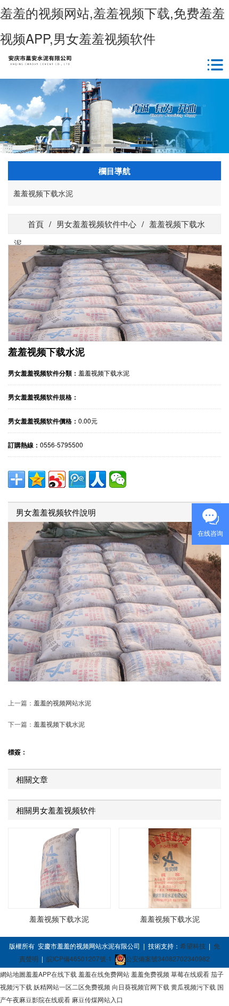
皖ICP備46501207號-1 (79, 958)
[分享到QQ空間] (36, 479)
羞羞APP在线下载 (51, 973)
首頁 (35, 223)
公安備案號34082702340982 (168, 958)
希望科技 (193, 945)
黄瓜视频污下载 (193, 986)
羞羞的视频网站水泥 (62, 702)
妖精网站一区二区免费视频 (72, 986)
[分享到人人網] (97, 479)
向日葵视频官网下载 (140, 986)
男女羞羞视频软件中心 (96, 223)
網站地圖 (13, 973)
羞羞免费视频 (150, 973)
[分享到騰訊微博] (77, 479)
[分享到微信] (117, 479)
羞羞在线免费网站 (103, 973)
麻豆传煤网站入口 (97, 999)
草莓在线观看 (190, 973)
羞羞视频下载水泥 (43, 193)
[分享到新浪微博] (57, 479)
